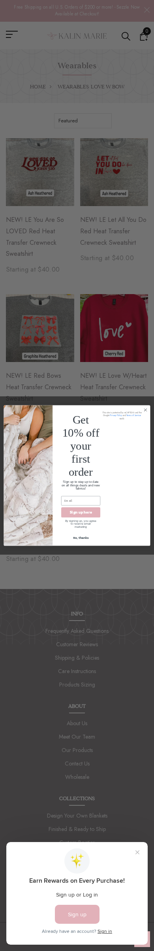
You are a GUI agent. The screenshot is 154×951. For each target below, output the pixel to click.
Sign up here (80, 512)
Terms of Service (133, 415)
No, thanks (81, 537)
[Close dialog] (145, 410)
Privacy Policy (116, 415)
